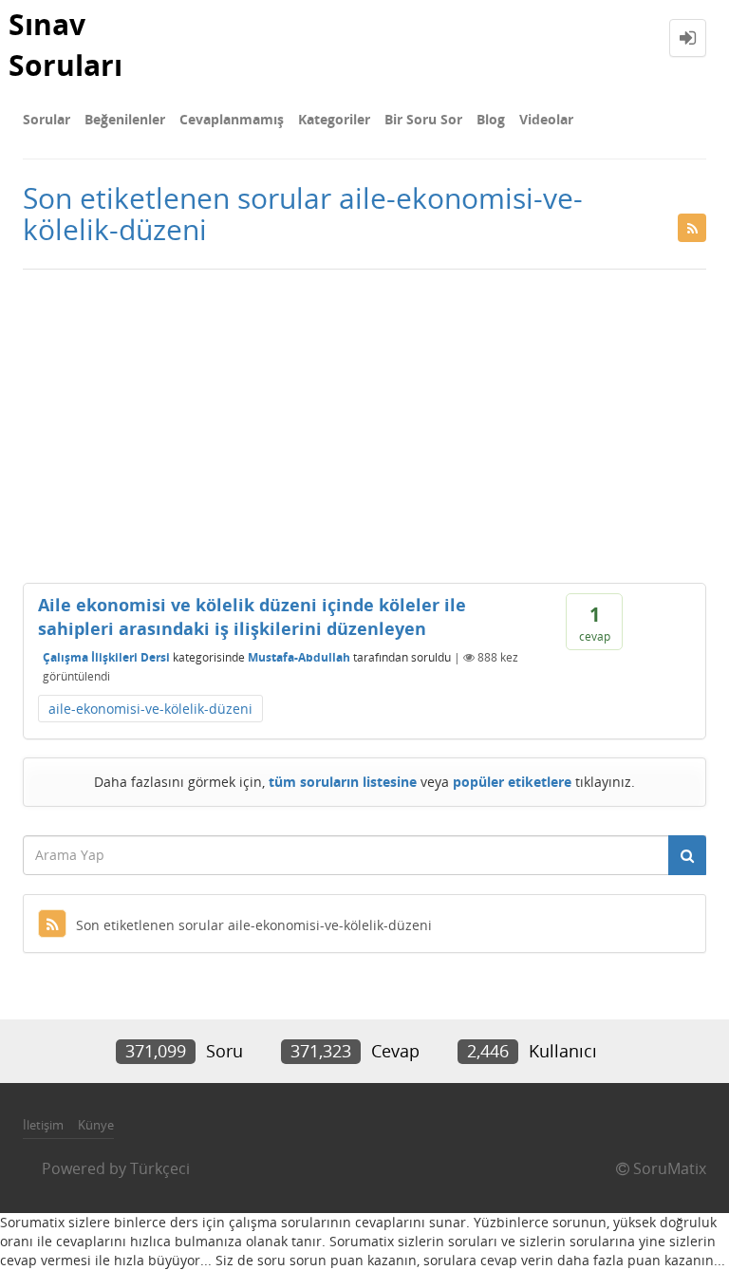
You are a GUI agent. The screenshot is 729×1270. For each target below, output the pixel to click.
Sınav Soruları (65, 44)
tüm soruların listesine (343, 782)
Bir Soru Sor (423, 119)
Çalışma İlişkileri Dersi (106, 657)
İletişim (43, 1124)
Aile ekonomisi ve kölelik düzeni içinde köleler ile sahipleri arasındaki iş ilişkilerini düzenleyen (252, 617)
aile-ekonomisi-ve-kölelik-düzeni (150, 709)
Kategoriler (334, 119)
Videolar (546, 119)
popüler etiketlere (512, 782)
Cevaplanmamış (231, 119)
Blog (491, 119)
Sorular (46, 119)
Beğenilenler (124, 119)
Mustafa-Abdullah (299, 657)
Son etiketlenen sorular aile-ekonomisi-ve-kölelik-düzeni (254, 925)
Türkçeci (160, 1168)
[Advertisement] (364, 421)
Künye (96, 1124)
